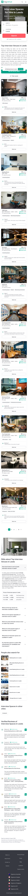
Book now (14, 112)
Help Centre (7, 858)
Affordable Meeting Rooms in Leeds (16, 663)
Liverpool (4, 713)
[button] (22, 2)
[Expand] (25, 2)
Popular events (20, 869)
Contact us (7, 862)
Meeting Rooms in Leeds (15, 657)
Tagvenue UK (14, 886)
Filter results (15, 76)
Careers (7, 865)
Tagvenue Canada (15, 877)
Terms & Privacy (20, 854)
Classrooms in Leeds (14, 686)
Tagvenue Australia (15, 874)
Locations (21, 865)
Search (14, 36)
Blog (21, 861)
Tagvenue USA (14, 889)
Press (20, 858)
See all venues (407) (14, 71)
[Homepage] (6, 2)
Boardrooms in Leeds (14, 692)
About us (7, 854)
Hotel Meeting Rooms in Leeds (16, 675)
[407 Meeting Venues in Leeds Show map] (14, 67)
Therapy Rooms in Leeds (15, 698)
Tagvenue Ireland (15, 880)
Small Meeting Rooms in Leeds (16, 669)
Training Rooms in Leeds (15, 680)
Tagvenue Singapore (16, 883)
